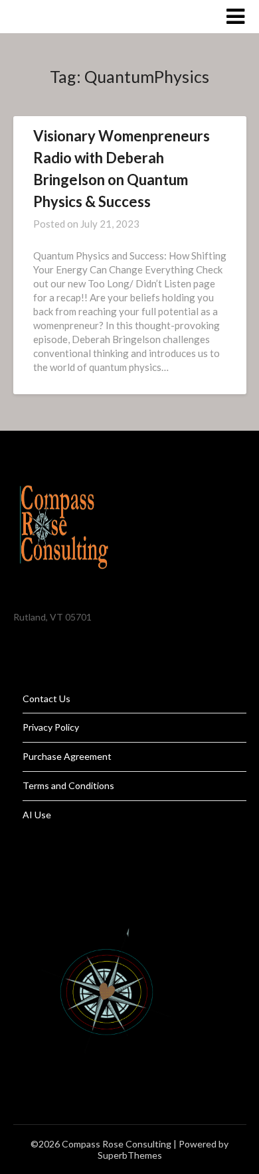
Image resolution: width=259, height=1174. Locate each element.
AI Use (37, 814)
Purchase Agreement (67, 756)
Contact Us (46, 698)
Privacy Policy (51, 727)
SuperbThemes (130, 1155)
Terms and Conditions (68, 785)
